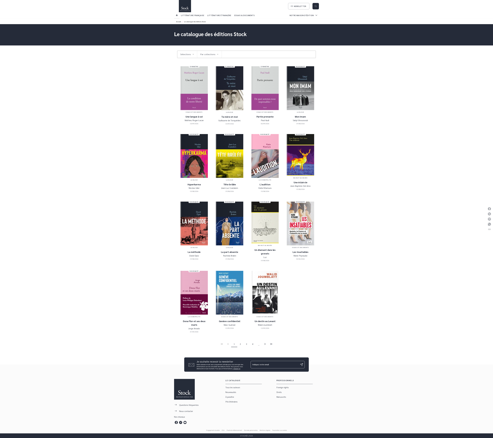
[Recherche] (315, 6)
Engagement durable (213, 430)
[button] (298, 6)
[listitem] (176, 422)
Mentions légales (265, 430)
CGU (223, 430)
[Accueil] (185, 6)
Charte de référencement (234, 430)
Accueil (178, 22)
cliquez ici (236, 369)
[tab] (176, 15)
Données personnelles (251, 430)
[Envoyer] (301, 364)
